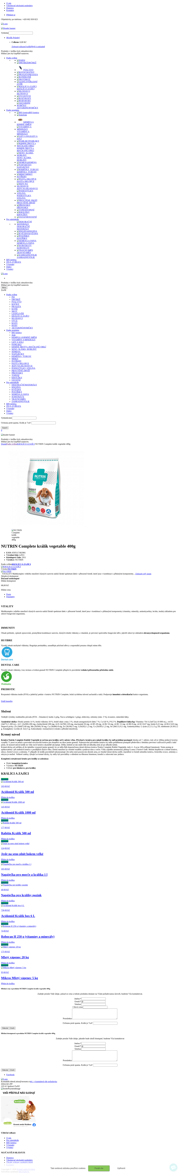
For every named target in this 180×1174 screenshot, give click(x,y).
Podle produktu (12, 110)
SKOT (14, 311)
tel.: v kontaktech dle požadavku (43, 1081)
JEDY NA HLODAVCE (22, 366)
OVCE (15, 321)
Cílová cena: (78, 1007)
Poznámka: (67, 1018)
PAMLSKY (17, 344)
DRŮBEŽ (16, 299)
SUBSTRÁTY (18, 397)
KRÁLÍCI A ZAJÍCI (20, 316)
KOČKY (15, 304)
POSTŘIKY (17, 392)
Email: (78, 1001)
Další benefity (7, 701)
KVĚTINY (16, 389)
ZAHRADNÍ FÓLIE (21, 401)
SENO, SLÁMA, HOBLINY (24, 349)
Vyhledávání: (6, 418)
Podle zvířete (11, 58)
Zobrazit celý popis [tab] (143, 574)
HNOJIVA (16, 387)
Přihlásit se (10, 15)
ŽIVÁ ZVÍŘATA (13, 262)
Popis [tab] (8, 594)
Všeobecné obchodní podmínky (19, 5)
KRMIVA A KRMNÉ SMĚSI (24, 337)
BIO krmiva (11, 260)
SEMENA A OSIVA (20, 394)
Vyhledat (4, 33)
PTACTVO (16, 302)
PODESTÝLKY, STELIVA (23, 368)
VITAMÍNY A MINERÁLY (24, 340)
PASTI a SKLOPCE (20, 363)
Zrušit (12, 1028)
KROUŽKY (17, 378)
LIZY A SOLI (17, 342)
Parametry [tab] (10, 597)
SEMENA (16, 351)
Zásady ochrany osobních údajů (19, 1162)
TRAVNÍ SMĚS (19, 399)
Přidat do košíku (8, 797)
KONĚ (15, 309)
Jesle (14, 335)
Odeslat (5, 1028)
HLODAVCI (17, 318)
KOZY (15, 323)
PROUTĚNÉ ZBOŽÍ (21, 370)
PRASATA (16, 306)
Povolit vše (99, 1168)
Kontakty (10, 10)
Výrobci (9, 269)
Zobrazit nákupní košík (21, 46)
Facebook (10, 1075)
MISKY (15, 359)
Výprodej (10, 264)
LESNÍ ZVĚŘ (18, 313)
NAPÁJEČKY (18, 354)
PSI (13, 297)
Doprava (10, 8)
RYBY (15, 325)
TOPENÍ (15, 375)
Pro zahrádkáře (12, 219)
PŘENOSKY (17, 373)
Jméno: (77, 999)
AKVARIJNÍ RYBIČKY (22, 328)
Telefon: (77, 1004)
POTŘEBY (16, 361)
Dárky (9, 267)
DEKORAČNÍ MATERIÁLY (24, 385)
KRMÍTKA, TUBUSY (21, 356)
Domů (3, 444)
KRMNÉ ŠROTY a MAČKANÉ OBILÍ (29, 347)
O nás (8, 3)
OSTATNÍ (16, 380)
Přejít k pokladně (38, 46)
